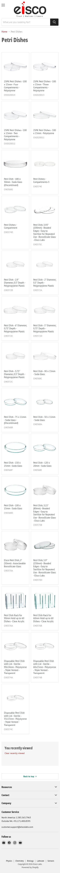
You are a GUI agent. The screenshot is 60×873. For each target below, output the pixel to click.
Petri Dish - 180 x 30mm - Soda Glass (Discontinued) (13, 181)
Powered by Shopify (30, 867)
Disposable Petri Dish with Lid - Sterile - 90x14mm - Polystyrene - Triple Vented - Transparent (15, 667)
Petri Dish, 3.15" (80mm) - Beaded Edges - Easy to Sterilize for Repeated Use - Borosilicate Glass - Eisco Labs (44, 513)
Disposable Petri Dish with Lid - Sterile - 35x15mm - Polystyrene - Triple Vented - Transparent (15, 718)
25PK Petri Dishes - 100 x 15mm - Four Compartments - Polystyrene (15, 86)
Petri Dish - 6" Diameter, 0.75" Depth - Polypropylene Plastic (15, 328)
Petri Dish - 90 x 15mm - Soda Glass (44, 373)
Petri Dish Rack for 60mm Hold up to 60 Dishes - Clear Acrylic (43, 618)
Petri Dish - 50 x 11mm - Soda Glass (44, 418)
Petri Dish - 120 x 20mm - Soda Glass (42, 464)
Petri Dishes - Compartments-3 (41, 180)
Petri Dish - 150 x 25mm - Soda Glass (13, 464)
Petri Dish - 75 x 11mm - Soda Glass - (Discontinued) (15, 419)
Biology (30, 861)
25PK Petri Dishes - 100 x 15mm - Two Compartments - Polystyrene (15, 135)
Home (4, 31)
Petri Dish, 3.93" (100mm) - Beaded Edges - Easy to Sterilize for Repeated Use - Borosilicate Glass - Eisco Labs (44, 232)
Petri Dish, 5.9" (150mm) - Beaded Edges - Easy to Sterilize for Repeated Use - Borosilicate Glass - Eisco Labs (44, 568)
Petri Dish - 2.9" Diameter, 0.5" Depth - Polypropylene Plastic (14, 282)
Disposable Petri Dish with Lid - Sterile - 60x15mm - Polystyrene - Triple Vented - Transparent (44, 667)
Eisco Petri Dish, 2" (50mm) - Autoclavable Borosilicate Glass (15, 563)
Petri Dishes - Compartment (10, 226)
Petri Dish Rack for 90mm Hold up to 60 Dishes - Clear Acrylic (14, 618)
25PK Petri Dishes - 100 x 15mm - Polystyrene (44, 132)
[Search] (54, 22)
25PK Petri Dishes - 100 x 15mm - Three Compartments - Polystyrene (44, 86)
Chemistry (19, 861)
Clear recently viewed (15, 753)
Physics (9, 861)
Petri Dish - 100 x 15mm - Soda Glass (13, 507)
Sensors (51, 861)
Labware (40, 861)
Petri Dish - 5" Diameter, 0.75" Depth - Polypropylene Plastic (44, 328)
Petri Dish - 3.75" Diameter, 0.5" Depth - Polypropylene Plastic (14, 374)
